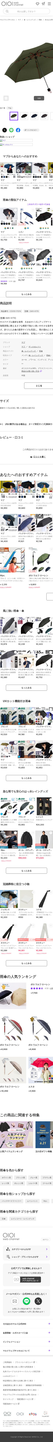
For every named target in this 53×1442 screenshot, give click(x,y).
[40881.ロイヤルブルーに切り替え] (9, 268)
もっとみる (26, 294)
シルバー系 (32, 1183)
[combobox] (26, 11)
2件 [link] (14, 281)
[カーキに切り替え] (12, 228)
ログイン (46, 1239)
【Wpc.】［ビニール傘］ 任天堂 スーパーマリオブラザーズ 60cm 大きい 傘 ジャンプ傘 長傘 (12, 579)
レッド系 (5, 1183)
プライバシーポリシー (24, 1362)
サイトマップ (8, 1399)
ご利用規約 (7, 1362)
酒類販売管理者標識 (34, 1385)
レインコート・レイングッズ (22, 1219)
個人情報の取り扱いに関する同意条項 (18, 1367)
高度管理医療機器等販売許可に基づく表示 (20, 1390)
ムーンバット (32, 1201)
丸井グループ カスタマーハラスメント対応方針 (21, 1371)
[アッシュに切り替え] (10, 228)
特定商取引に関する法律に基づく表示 (18, 1381)
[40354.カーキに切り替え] (45, 268)
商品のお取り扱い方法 (30, 371)
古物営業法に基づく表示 (12, 1385)
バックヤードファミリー (11, 1201)
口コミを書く (39, 456)
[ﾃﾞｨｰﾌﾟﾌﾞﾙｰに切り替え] (28, 228)
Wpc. (45, 1201)
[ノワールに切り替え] (8, 228)
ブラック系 (20, 1177)
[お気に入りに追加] (13, 164)
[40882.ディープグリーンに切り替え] (11, 268)
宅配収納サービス (10, 1404)
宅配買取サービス (24, 1399)
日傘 (3, 1219)
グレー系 (33, 1177)
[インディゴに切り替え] (43, 228)
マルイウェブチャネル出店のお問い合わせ (20, 1394)
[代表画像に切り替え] (5, 228)
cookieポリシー (9, 1376)
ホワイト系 (6, 1177)
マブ (19, 20)
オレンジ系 (18, 1183)
